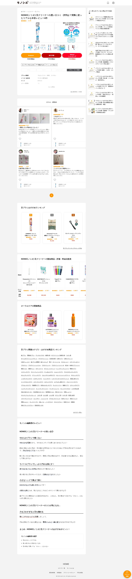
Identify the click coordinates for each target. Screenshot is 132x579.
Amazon (31, 55)
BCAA (67, 365)
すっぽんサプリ (48, 372)
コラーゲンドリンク (26, 398)
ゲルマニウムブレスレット (28, 395)
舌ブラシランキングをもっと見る (72, 248)
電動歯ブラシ (31, 355)
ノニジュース (44, 398)
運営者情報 (52, 572)
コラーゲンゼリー (75, 362)
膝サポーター (59, 392)
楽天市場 (51, 55)
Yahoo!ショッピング (72, 55)
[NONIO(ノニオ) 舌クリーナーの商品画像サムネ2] (30, 47)
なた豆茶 (45, 395)
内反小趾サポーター (26, 392)
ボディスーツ (39, 368)
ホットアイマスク (65, 388)
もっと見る (51, 87)
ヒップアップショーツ (62, 368)
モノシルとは (70, 568)
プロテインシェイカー (34, 365)
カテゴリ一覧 (61, 568)
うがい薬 (68, 355)
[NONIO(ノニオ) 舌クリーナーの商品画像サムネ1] (24, 47)
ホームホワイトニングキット (29, 358)
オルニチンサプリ (26, 375)
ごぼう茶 (39, 395)
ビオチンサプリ (37, 378)
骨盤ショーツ (67, 392)
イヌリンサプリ (25, 372)
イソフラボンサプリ (26, 382)
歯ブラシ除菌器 (35, 362)
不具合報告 (80, 572)
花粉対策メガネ (39, 405)
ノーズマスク (49, 402)
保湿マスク (67, 402)
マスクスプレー (58, 402)
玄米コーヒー (65, 398)
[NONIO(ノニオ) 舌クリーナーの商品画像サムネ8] (69, 47)
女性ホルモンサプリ (46, 385)
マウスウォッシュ (43, 358)
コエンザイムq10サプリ (48, 375)
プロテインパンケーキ (58, 365)
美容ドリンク (73, 398)
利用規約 (59, 572)
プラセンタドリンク (54, 398)
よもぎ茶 (51, 395)
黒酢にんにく (25, 402)
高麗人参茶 (71, 395)
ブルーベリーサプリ (72, 382)
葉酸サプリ (66, 385)
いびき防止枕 (75, 388)
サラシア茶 (58, 395)
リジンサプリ (47, 378)
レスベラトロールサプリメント (60, 378)
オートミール (56, 362)
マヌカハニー (65, 362)
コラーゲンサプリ (38, 382)
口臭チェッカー (25, 362)
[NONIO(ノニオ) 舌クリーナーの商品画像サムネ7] (62, 47)
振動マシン (31, 368)
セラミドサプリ (48, 382)
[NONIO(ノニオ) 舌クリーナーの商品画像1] (37, 32)
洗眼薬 (73, 402)
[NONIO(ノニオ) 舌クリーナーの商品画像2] (71, 32)
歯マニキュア (44, 362)
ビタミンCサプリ (75, 385)
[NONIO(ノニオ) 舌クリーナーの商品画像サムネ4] (43, 47)
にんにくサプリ (58, 372)
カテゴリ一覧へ (77, 412)
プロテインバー (46, 365)
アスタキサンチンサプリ (71, 372)
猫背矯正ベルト (50, 392)
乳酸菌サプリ (36, 385)
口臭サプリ (60, 358)
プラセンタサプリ (26, 385)
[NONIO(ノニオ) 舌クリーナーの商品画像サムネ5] (49, 47)
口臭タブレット (68, 358)
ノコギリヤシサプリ (26, 378)
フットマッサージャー (42, 388)
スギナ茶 (64, 395)
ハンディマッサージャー (28, 388)
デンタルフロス (40, 355)
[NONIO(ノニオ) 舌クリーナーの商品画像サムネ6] (56, 47)
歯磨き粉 (47, 355)
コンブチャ (36, 398)
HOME (66, 564)
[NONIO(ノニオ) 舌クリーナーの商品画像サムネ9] (75, 47)
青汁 (50, 362)
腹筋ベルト (24, 368)
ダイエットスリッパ (49, 368)
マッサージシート (54, 388)
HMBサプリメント (74, 365)
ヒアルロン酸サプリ (59, 382)
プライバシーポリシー (69, 572)
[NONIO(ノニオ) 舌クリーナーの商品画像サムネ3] (37, 47)
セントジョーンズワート (63, 375)
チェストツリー (57, 385)
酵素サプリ (73, 368)
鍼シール (41, 402)
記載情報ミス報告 (77, 92)
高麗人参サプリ (74, 378)
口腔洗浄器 (52, 358)
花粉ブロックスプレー (27, 405)
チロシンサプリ (75, 375)
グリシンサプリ (36, 375)
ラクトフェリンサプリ (37, 372)
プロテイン (24, 365)
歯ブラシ (23, 355)
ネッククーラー (34, 402)
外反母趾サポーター (39, 392)
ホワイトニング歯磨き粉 (58, 355)
